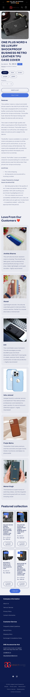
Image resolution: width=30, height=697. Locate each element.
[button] (3, 7)
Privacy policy (13, 686)
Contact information (16, 691)
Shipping (3, 66)
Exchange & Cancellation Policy (12, 638)
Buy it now (15, 95)
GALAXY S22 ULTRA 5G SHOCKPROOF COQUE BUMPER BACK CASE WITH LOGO (21, 529)
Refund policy (22, 686)
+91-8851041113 (7, 652)
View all (15, 591)
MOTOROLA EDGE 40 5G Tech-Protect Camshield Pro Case (7, 565)
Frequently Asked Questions (11, 626)
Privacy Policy (7, 611)
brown (20, 72)
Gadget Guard (14, 684)
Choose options (7, 543)
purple (5, 76)
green (13, 76)
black (5, 72)
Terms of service (11, 689)
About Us (6, 603)
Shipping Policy (7, 634)
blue (12, 72)
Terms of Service (8, 607)
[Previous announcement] (3, 2)
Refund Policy (7, 630)
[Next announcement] (27, 2)
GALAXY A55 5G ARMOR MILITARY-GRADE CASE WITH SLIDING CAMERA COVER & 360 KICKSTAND (8, 529)
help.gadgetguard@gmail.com (10, 655)
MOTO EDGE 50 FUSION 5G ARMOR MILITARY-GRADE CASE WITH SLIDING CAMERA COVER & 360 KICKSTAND (21, 569)
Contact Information (9, 615)
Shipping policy (21, 689)
